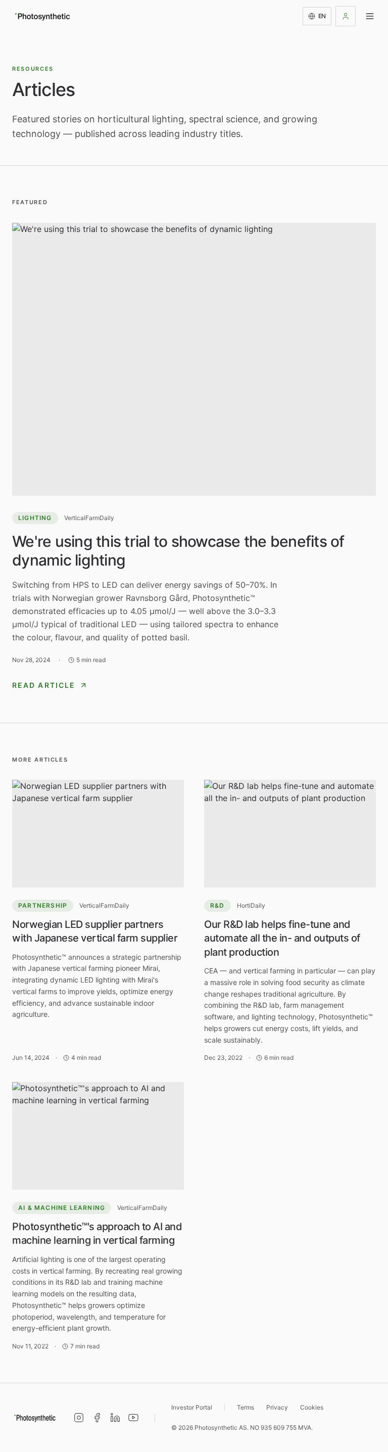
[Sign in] (345, 16)
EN (322, 16)
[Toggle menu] (370, 16)
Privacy (277, 1407)
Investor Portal (191, 1407)
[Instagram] (79, 1418)
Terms (245, 1407)
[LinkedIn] (115, 1418)
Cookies (311, 1407)
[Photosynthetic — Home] (42, 16)
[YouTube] (133, 1418)
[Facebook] (97, 1418)
